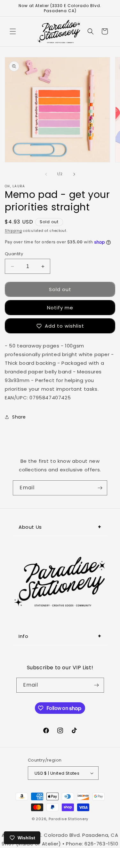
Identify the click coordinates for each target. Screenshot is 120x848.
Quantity (14, 254)
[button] (13, 31)
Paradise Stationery (68, 818)
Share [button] (19, 417)
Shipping (13, 230)
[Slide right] (74, 174)
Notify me (60, 307)
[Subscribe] (100, 487)
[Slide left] (46, 174)
